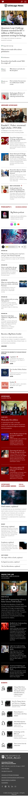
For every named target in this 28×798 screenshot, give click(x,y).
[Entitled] (5, 385)
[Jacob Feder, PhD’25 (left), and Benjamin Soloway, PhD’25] (14, 18)
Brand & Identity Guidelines (8, 780)
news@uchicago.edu (6, 771)
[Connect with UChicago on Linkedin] (12, 787)
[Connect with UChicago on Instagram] (5, 787)
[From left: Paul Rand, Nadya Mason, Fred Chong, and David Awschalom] (23, 317)
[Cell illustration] (14, 57)
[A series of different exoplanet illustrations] (23, 545)
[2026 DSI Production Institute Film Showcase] (9, 724)
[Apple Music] (12, 224)
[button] (14, 588)
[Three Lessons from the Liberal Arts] (9, 746)
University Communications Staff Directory (12, 777)
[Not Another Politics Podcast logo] (5, 372)
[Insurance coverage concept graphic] (5, 96)
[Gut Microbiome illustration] (14, 236)
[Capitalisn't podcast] (5, 360)
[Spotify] (15, 224)
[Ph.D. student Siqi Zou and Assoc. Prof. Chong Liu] (5, 173)
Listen (11, 363)
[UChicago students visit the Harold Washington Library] (5, 454)
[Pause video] (4, 502)
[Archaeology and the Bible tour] (9, 735)
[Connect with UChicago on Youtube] (15, 787)
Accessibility (4, 782)
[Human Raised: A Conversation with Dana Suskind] (9, 714)
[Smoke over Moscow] (5, 84)
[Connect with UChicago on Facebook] (2, 787)
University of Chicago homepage (10, 775)
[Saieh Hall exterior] (5, 157)
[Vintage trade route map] (14, 46)
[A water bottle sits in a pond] (23, 283)
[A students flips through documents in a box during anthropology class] (5, 470)
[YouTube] (18, 224)
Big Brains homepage (21, 206)
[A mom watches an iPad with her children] (23, 268)
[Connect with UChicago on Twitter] (8, 787)
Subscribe (4, 346)
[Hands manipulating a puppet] (23, 300)
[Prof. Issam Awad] (5, 669)
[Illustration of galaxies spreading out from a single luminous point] (23, 530)
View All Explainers (22, 485)
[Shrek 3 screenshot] (5, 72)
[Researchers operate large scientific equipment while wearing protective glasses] (5, 626)
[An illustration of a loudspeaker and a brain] (5, 140)
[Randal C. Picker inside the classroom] (14, 115)
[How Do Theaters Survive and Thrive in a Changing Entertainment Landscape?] (7, 704)
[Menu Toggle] (25, 2)
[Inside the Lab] (5, 649)
